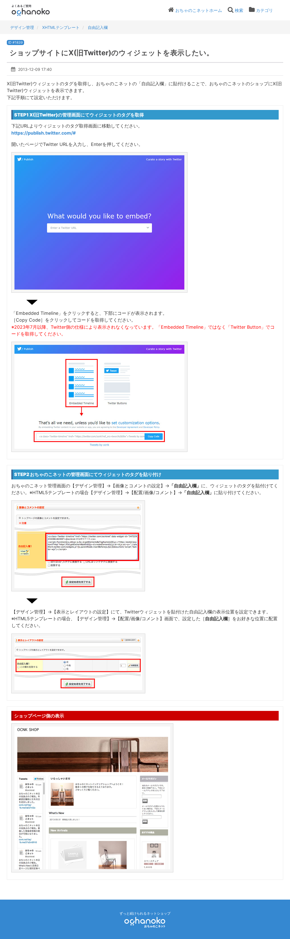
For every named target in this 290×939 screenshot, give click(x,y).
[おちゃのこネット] (145, 922)
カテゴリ (264, 10)
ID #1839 (15, 42)
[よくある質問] (38, 10)
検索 (239, 10)
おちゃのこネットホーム (198, 10)
